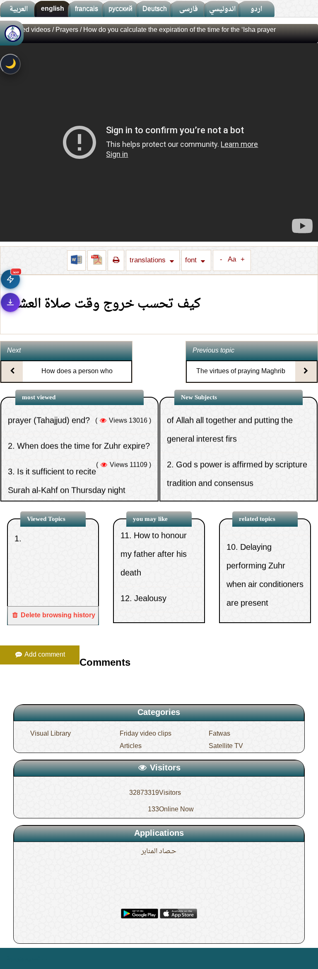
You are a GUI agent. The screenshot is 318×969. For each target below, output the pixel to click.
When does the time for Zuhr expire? (83, 421)
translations (148, 260)
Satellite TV (226, 746)
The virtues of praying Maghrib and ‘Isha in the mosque (240, 378)
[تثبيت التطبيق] (10, 302)
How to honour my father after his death (153, 533)
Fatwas (219, 734)
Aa (232, 260)
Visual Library (50, 734)
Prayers (66, 30)
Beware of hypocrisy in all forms (233, 484)
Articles (131, 746)
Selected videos (27, 30)
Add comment (44, 655)
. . (44, 958)
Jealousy (150, 578)
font (191, 260)
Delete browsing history (57, 615)
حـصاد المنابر (158, 851)
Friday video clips (145, 734)
